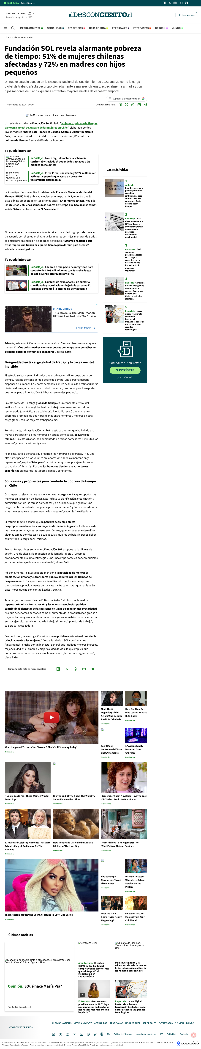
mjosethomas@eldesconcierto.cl (49, 1045)
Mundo (176, 28)
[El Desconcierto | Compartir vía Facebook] (120, 105)
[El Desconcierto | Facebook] (164, 3)
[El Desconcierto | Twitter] (169, 3)
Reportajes (119, 28)
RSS (161, 1034)
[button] (186, 15)
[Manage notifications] (193, 1035)
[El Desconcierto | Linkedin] (186, 3)
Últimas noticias (61, 1023)
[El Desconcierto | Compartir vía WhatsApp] (133, 105)
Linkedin (81, 1034)
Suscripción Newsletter (146, 1034)
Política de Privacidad (123, 1034)
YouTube (74, 1034)
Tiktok (95, 1034)
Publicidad (171, 1034)
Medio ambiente (30, 28)
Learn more (83, 328)
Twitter (60, 1034)
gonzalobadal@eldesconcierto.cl (109, 1045)
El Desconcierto (12, 37)
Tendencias (75, 28)
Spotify (88, 1034)
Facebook (53, 1034)
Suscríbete (125, 370)
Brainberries (62, 309)
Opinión (160, 28)
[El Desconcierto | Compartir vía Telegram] (145, 105)
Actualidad (54, 28)
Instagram (67, 1034)
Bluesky (108, 1034)
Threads (101, 1034)
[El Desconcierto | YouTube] (180, 3)
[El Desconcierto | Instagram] (175, 3)
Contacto (184, 1034)
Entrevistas (141, 28)
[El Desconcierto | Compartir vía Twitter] (126, 105)
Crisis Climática (28, 3)
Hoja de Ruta (97, 28)
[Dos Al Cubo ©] (188, 1045)
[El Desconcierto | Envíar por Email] (139, 105)
